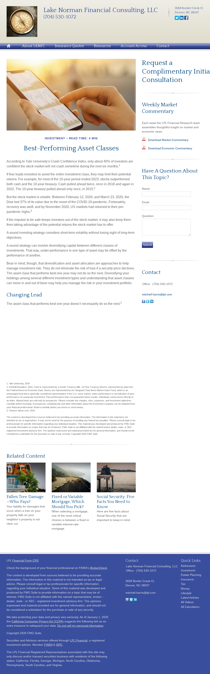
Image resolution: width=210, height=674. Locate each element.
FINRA (48, 644)
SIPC (59, 644)
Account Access (134, 46)
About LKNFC (33, 46)
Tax (183, 583)
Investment (188, 570)
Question (148, 216)
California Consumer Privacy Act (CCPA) (37, 621)
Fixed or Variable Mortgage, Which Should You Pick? (68, 502)
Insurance (187, 579)
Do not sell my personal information (80, 625)
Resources (102, 46)
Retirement (188, 565)
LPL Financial (78, 640)
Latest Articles (190, 597)
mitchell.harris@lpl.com (157, 294)
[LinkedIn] (181, 19)
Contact (163, 46)
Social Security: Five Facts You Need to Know (116, 502)
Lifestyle (186, 593)
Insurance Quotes (69, 46)
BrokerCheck (98, 568)
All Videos (187, 602)
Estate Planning (191, 574)
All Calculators (190, 606)
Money (185, 588)
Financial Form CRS (25, 560)
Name (146, 188)
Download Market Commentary (168, 140)
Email (145, 202)
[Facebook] (186, 19)
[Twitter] (177, 19)
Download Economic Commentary (170, 148)
